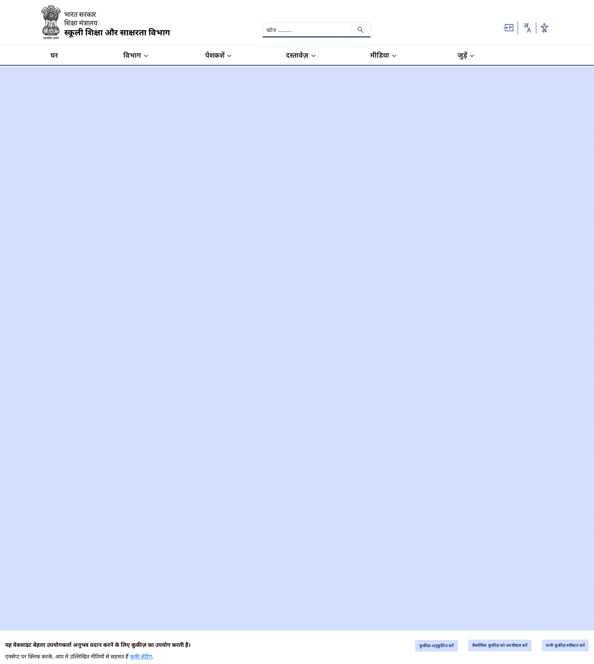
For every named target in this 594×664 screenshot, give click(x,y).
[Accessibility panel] (544, 28)
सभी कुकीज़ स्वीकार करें (565, 645)
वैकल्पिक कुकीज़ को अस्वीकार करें (499, 645)
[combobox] (527, 28)
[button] (508, 27)
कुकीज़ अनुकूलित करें (436, 646)
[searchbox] (307, 29)
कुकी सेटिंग (141, 656)
